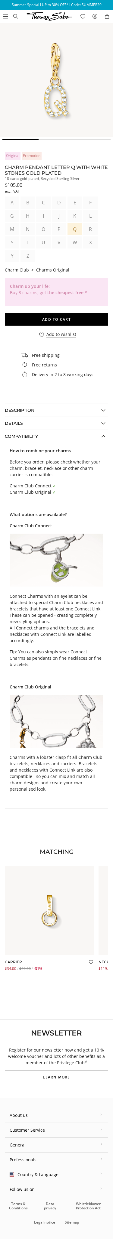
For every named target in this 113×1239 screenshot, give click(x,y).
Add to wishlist (61, 334)
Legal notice (44, 1222)
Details (14, 423)
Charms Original (52, 270)
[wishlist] (83, 16)
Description (19, 410)
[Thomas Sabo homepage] (16, 16)
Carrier (13, 962)
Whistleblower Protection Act (88, 1206)
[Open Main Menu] (5, 16)
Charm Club (17, 270)
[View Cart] (107, 16)
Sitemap (72, 1222)
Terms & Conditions (18, 1206)
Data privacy (50, 1206)
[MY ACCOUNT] (95, 16)
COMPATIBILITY (21, 436)
